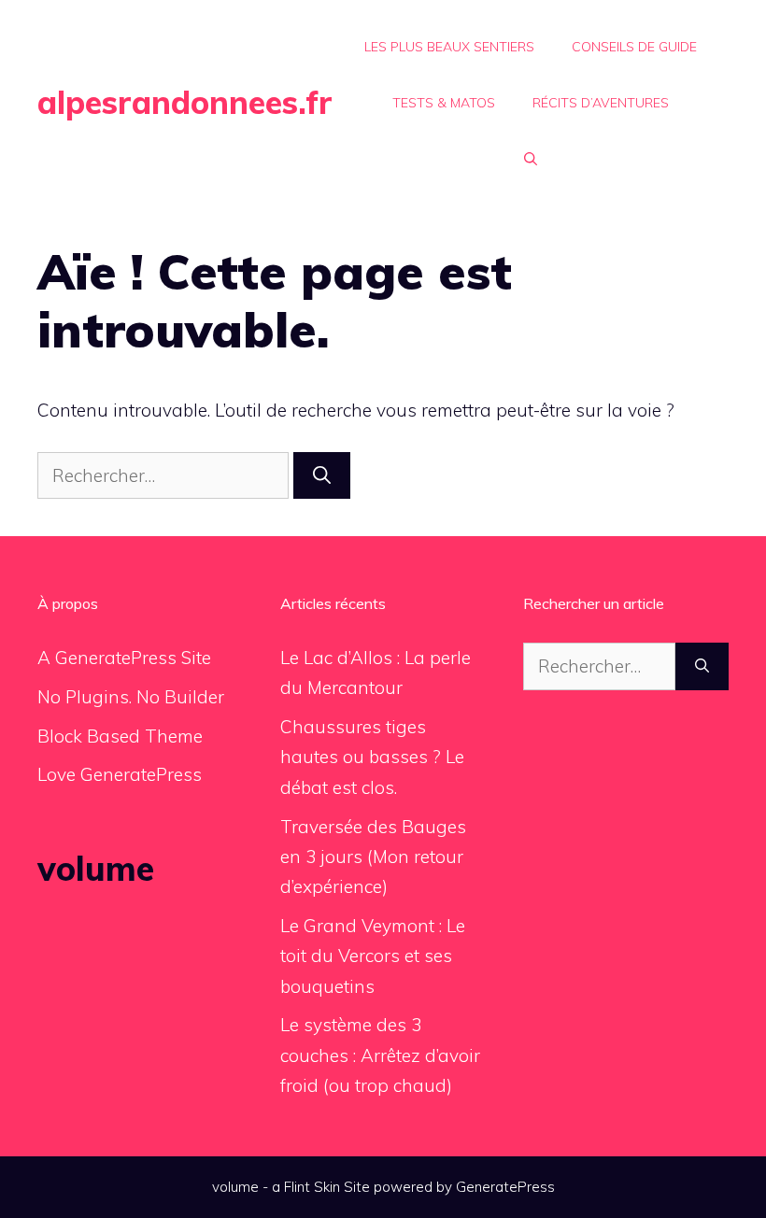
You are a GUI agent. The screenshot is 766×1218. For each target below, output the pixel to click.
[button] (530, 159)
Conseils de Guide (634, 46)
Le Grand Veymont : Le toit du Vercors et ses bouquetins (372, 956)
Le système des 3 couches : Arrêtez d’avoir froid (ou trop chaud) (380, 1055)
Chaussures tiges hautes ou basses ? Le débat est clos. (372, 757)
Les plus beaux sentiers (449, 46)
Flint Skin (312, 1187)
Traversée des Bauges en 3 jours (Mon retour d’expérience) (373, 857)
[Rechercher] (321, 476)
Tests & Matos (443, 102)
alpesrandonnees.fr (185, 102)
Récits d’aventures (600, 102)
